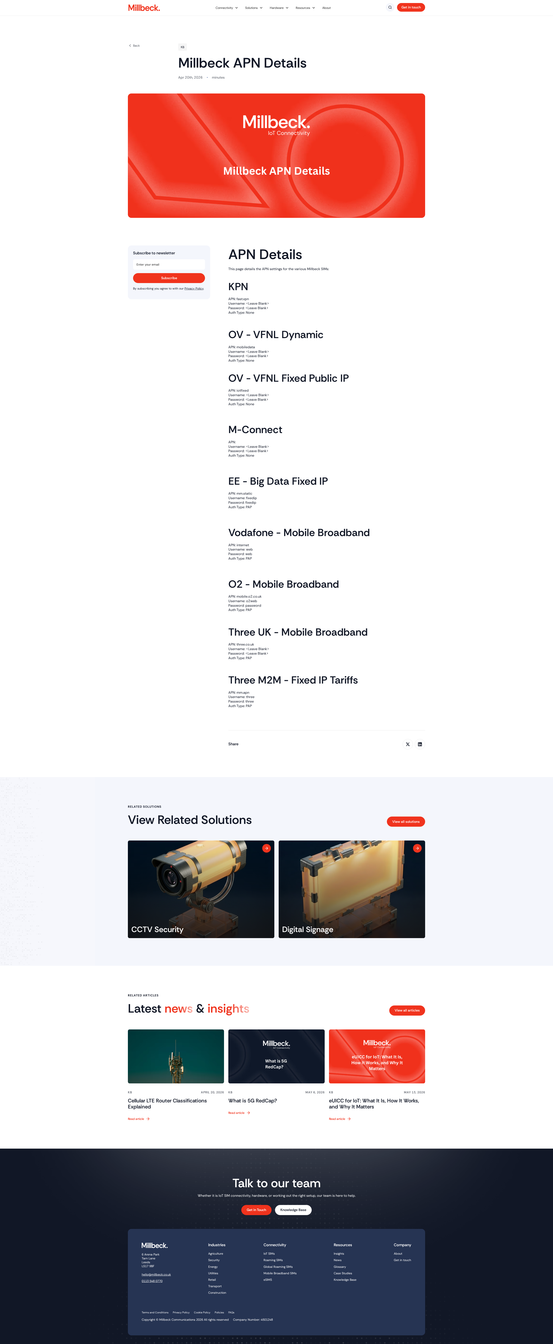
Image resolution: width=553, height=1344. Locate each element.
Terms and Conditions (155, 1312)
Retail (212, 1280)
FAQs (231, 1312)
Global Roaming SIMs (278, 1267)
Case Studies (343, 1273)
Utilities (213, 1273)
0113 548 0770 (152, 1281)
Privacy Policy (193, 288)
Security (214, 1260)
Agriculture (215, 1253)
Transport (215, 1286)
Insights (339, 1253)
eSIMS (268, 1280)
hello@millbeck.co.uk (156, 1274)
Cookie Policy (202, 1312)
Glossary (340, 1267)
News (338, 1260)
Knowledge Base (345, 1280)
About (326, 8)
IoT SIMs (269, 1253)
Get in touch (402, 1260)
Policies (219, 1312)
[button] (227, 8)
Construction (217, 1293)
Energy (213, 1267)
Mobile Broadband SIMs (280, 1273)
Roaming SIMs (273, 1260)
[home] (146, 8)
